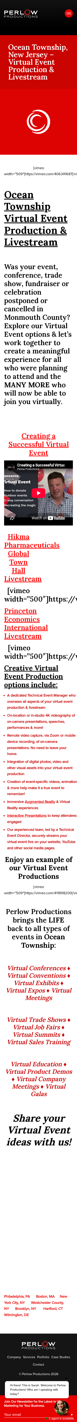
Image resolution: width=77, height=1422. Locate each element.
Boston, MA (45, 1296)
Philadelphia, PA (17, 1296)
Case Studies (60, 1357)
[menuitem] (14, 1357)
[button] (37, 1389)
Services (29, 1357)
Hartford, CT (53, 1308)
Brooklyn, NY (25, 1308)
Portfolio (43, 1357)
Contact (38, 1365)
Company (14, 1357)
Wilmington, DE (16, 1315)
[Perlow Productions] (21, 13)
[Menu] (69, 13)
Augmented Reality (40, 801)
